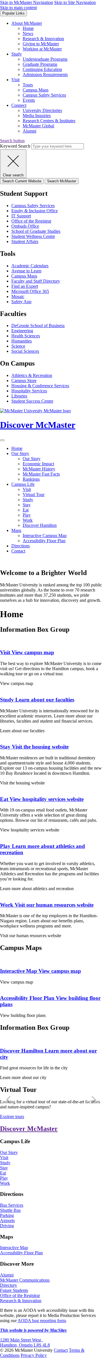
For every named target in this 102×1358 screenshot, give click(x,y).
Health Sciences (25, 335)
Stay (27, 504)
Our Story (20, 453)
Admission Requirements (45, 74)
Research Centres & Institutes (49, 120)
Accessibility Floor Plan (44, 540)
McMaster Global (38, 125)
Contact (18, 550)
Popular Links (13, 13)
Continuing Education (42, 69)
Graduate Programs (40, 64)
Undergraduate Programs (45, 59)
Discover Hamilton (40, 525)
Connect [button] (18, 105)
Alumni (29, 131)
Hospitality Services (29, 390)
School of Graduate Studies (35, 231)
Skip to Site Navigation (75, 2)
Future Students (14, 1290)
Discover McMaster (29, 1128)
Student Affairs (24, 241)
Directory (8, 1285)
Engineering (22, 330)
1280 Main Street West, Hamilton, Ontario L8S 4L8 (25, 1342)
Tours (28, 84)
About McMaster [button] (26, 23)
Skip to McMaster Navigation (26, 2)
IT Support (21, 215)
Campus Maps (35, 89)
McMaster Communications (25, 1280)
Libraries (19, 395)
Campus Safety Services (44, 95)
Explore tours (12, 1116)
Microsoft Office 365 (30, 291)
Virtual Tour (33, 494)
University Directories (42, 110)
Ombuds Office (25, 226)
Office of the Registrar (31, 221)
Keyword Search (15, 146)
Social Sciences (25, 351)
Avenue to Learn (26, 270)
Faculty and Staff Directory (35, 281)
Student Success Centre (32, 401)
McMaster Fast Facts (41, 474)
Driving (7, 1225)
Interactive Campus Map (45, 535)
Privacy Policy (34, 1355)
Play (27, 515)
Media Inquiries (37, 115)
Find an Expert (24, 286)
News (28, 33)
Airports (7, 1220)
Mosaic (17, 296)
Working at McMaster (42, 48)
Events (29, 100)
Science (18, 346)
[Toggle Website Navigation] (2, 440)
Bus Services (11, 1205)
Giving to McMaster (41, 43)
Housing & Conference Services (40, 385)
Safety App (21, 301)
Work (28, 520)
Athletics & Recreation (31, 375)
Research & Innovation (43, 38)
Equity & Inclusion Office (34, 210)
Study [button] (16, 54)
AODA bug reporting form (42, 1320)
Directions (20, 545)
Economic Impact (38, 463)
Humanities (21, 341)
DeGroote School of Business (38, 325)
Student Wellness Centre (33, 236)
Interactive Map (40, 971)
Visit (27, 489)
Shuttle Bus (10, 1210)
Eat (26, 509)
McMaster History (39, 468)
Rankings (31, 479)
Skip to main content (18, 7)
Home (28, 28)
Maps (16, 530)
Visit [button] (15, 79)
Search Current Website (21, 181)
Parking (7, 1215)
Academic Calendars (29, 265)
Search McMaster (61, 181)
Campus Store (24, 380)
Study (28, 499)
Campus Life (23, 484)
